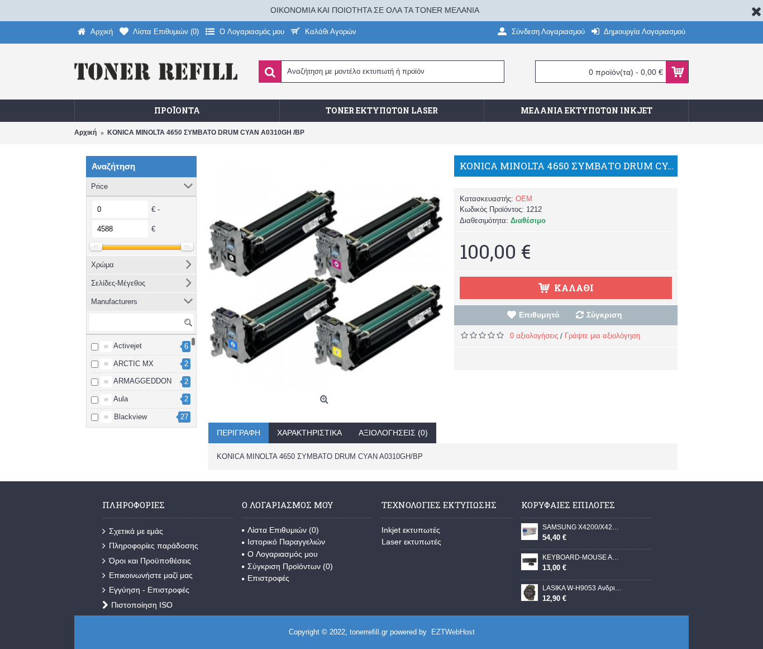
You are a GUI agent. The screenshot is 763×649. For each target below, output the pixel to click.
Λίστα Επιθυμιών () (283, 529)
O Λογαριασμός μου (282, 553)
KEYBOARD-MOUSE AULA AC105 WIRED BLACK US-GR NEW (582, 557)
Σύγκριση (604, 314)
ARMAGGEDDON (141, 381)
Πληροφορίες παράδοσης (153, 545)
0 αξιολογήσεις (534, 335)
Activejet (127, 346)
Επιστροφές (268, 578)
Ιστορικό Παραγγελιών (286, 541)
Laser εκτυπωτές (411, 541)
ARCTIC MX (133, 363)
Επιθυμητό (539, 314)
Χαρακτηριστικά (309, 432)
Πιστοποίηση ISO (142, 604)
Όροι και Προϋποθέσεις (150, 560)
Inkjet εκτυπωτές (411, 529)
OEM (524, 199)
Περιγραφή (238, 432)
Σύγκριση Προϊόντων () (290, 566)
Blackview (129, 417)
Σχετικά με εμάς (136, 531)
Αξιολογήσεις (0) (393, 432)
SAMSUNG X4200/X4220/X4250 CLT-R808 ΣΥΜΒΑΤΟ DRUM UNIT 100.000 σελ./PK (582, 527)
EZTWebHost (453, 632)
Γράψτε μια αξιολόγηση (602, 335)
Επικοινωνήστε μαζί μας (151, 575)
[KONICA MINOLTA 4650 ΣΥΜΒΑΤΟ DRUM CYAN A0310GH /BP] (325, 272)
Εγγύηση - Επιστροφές (149, 589)
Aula (120, 399)
